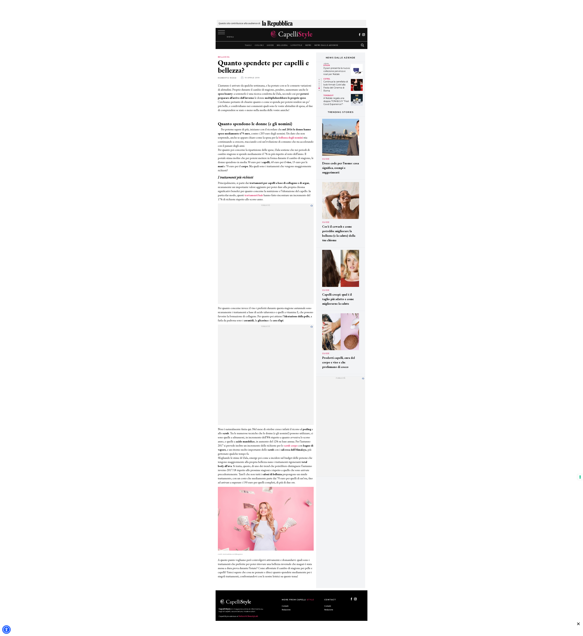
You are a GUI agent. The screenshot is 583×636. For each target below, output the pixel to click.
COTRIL (326, 63)
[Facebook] (359, 34)
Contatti (285, 606)
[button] (319, 79)
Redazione (286, 609)
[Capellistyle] (291, 35)
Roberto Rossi (227, 78)
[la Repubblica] (277, 23)
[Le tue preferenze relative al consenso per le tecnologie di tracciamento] (580, 477)
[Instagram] (363, 34)
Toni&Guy (328, 80)
